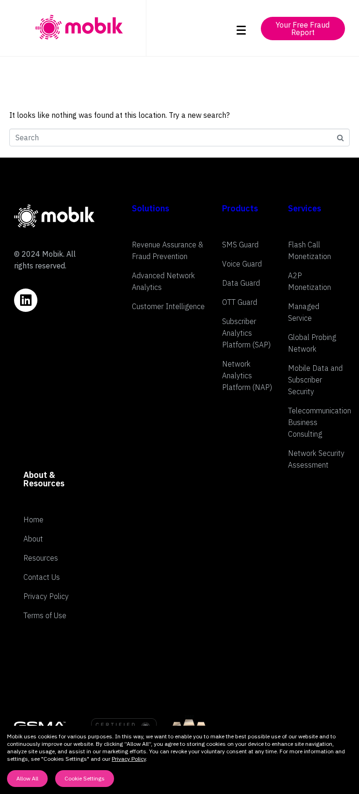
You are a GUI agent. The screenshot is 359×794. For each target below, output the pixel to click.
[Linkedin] (25, 300)
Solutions (150, 208)
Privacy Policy (129, 758)
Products (240, 208)
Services (304, 208)
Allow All (27, 778)
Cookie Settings (85, 778)
